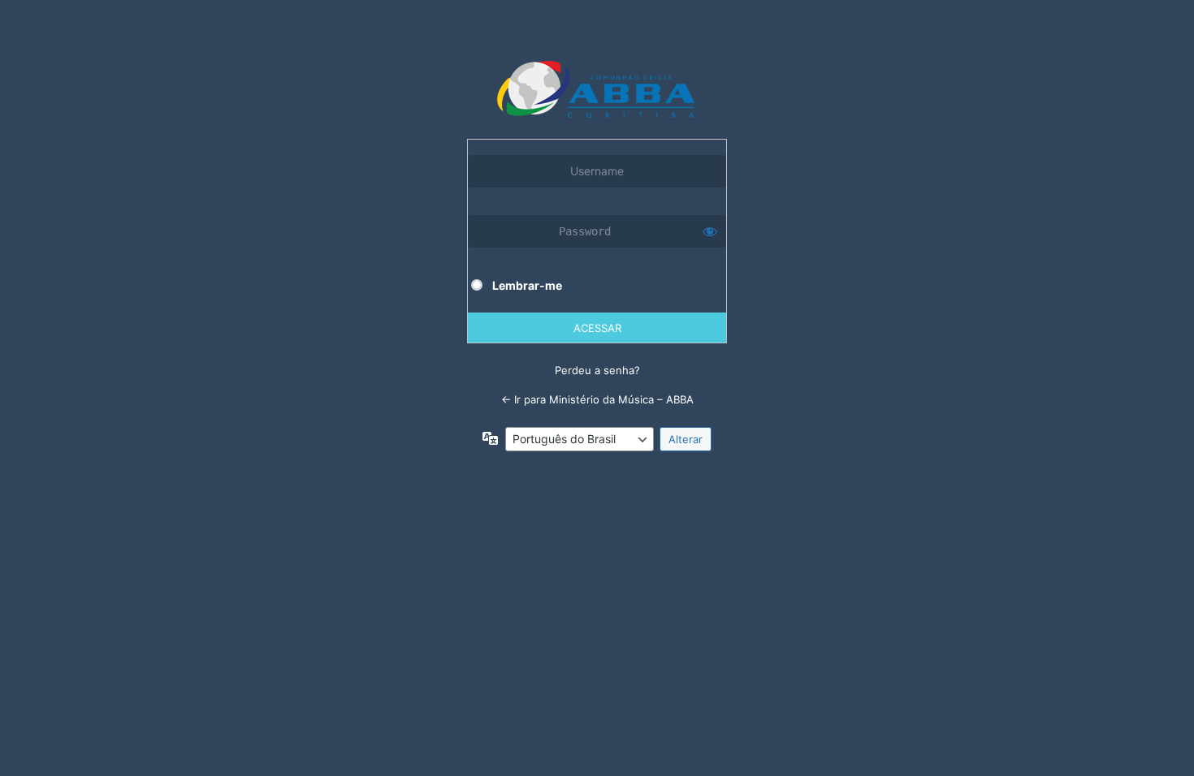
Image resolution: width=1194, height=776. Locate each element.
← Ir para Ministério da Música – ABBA (597, 399)
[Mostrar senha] (710, 231)
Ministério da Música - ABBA (597, 89)
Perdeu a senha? (597, 370)
